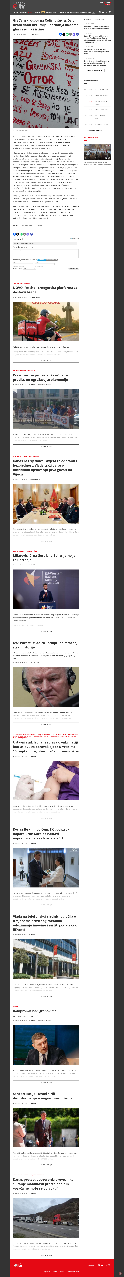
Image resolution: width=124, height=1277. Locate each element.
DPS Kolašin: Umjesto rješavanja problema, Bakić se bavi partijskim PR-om (96, 52)
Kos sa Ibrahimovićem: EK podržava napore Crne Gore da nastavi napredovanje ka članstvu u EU (96, 63)
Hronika (37, 12)
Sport (55, 12)
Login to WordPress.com (52, 260)
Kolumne (49, 12)
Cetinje (39, 226)
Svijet (67, 12)
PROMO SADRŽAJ (34, 297)
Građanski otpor (26, 226)
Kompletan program (94, 130)
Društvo (30, 12)
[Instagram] (110, 12)
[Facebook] (99, 12)
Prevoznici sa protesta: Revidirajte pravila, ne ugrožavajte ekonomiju (96, 28)
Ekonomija (23, 12)
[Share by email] (70, 34)
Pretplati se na (18, 268)
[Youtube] (106, 12)
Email (36, 262)
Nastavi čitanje (46, 361)
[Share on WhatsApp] (67, 34)
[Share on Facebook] (60, 34)
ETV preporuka (85, 12)
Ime (14, 262)
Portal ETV (35, 34)
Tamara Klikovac (34, 479)
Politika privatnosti (58, 1271)
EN (93, 12)
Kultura (61, 12)
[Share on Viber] (74, 34)
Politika (15, 12)
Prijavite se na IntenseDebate (41, 260)
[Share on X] (63, 34)
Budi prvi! (32, 243)
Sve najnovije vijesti (94, 70)
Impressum (47, 1271)
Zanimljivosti (74, 12)
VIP (43, 12)
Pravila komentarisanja (73, 1271)
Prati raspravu (77, 238)
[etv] (19, 5)
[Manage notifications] (120, 1273)
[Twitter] (103, 12)
